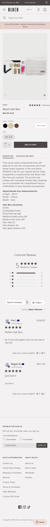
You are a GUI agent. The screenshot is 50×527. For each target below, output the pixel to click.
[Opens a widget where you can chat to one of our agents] (40, 522)
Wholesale (29, 473)
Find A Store (30, 468)
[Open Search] (4, 17)
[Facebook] (19, 507)
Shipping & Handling (12, 473)
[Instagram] (24, 507)
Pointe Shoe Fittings (12, 468)
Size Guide (41, 126)
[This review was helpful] (37, 353)
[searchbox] (15, 302)
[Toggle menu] (4, 9)
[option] (25, 66)
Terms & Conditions (11, 487)
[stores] (47, 3)
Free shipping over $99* (11, 2)
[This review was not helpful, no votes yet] (42, 353)
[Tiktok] (29, 507)
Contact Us (8, 463)
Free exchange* (30, 2)
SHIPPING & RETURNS (24, 156)
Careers (28, 477)
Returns (6, 477)
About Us (29, 463)
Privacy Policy (9, 482)
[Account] (38, 8)
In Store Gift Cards (11, 496)
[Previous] (6, 95)
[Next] (44, 95)
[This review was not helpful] (42, 393)
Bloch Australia (21, 520)
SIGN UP (42, 445)
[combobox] (33, 309)
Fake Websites (9, 492)
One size (9, 137)
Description (8, 156)
